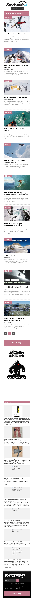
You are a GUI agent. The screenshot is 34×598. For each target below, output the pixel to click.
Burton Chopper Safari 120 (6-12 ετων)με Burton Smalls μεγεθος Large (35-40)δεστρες (16, 560)
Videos (19, 13)
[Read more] (8, 424)
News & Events (8, 587)
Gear (15, 587)
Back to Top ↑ (17, 343)
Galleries (10, 13)
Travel (6, 588)
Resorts (11, 588)
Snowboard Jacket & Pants (11, 439)
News (7, 144)
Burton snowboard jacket (11, 459)
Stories (7, 18)
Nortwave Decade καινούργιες (12, 520)
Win (26, 587)
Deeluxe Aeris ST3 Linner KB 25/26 (13, 542)
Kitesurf (8, 113)
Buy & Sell (20, 587)
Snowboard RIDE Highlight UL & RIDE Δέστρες (16, 418)
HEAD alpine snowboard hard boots (13, 478)
